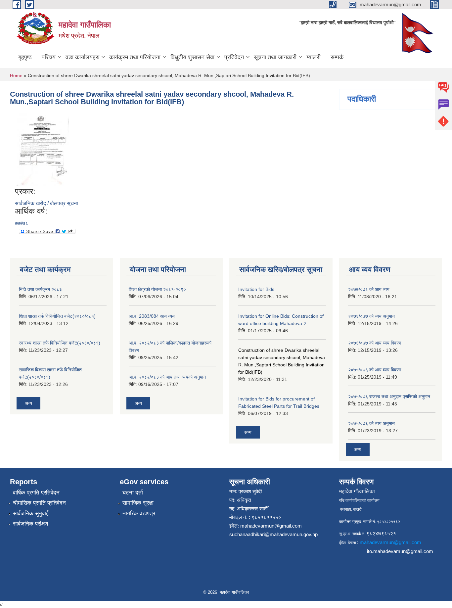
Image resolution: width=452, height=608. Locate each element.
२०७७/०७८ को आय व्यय (368, 289)
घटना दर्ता (132, 493)
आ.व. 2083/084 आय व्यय (152, 316)
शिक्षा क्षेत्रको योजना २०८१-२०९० (157, 289)
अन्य (28, 403)
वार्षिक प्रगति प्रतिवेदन (36, 493)
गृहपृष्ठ (25, 57)
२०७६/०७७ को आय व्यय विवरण (374, 343)
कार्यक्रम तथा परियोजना (134, 57)
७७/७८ (21, 223)
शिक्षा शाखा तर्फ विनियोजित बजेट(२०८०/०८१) (57, 316)
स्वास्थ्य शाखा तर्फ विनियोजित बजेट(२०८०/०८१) (59, 343)
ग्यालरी (313, 57)
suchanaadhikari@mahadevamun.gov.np (273, 534)
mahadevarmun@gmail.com (271, 526)
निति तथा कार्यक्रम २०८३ (40, 289)
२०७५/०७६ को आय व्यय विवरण (374, 369)
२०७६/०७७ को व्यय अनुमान (371, 316)
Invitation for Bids (256, 289)
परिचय (49, 57)
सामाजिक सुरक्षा (138, 503)
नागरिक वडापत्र (138, 513)
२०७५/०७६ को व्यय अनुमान (371, 423)
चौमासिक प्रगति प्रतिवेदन (39, 503)
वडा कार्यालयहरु (82, 57)
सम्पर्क (337, 57)
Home (16, 75)
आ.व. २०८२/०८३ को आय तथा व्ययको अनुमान (167, 377)
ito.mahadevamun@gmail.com (400, 551)
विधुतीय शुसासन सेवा (192, 57)
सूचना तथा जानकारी (275, 57)
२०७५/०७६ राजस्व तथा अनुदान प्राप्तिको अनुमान (389, 396)
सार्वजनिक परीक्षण (30, 524)
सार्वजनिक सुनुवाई (31, 513)
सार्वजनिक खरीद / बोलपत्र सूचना (46, 203)
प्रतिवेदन (234, 57)
